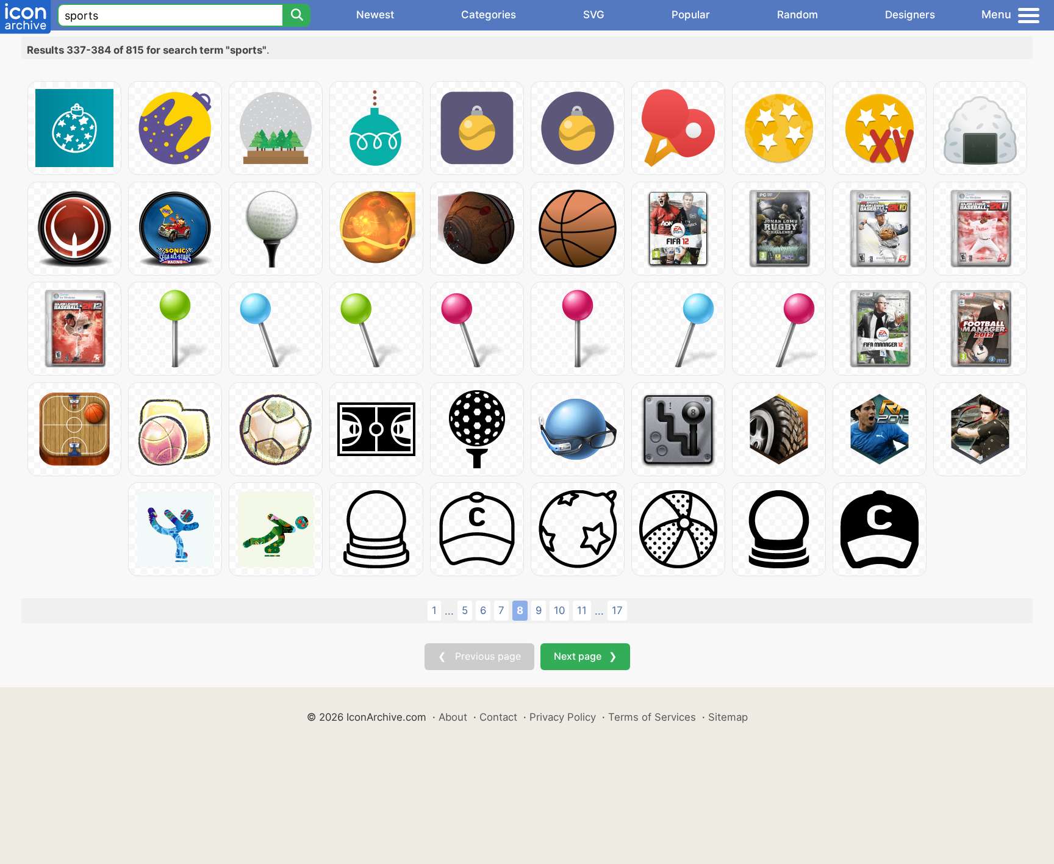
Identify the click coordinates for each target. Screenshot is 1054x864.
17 (617, 610)
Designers (910, 15)
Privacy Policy (562, 717)
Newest (375, 15)
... (449, 611)
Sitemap (728, 717)
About (453, 717)
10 (559, 610)
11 (582, 610)
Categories (488, 15)
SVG (593, 15)
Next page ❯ (585, 656)
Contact (498, 717)
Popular (691, 15)
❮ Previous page (479, 656)
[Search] (296, 15)
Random (797, 15)
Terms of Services (652, 717)
